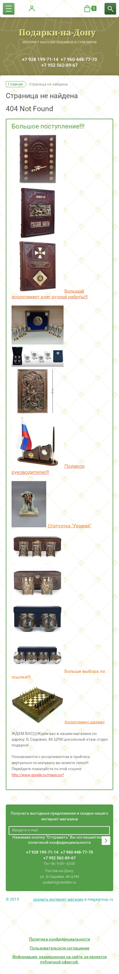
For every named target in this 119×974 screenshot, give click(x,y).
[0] (87, 8)
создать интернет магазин (58, 899)
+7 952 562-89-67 (59, 65)
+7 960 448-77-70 (79, 59)
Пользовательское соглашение (59, 948)
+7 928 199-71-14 (40, 59)
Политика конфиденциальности (59, 939)
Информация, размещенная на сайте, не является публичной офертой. (59, 959)
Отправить (106, 840)
